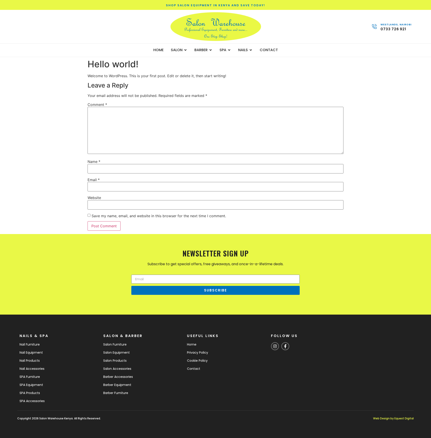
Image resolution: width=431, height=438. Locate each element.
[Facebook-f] (285, 346)
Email (94, 180)
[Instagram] (275, 346)
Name (94, 161)
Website (94, 197)
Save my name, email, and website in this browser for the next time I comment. (159, 216)
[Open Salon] (185, 50)
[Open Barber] (210, 50)
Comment (97, 104)
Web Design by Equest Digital (393, 418)
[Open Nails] (251, 50)
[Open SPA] (229, 50)
